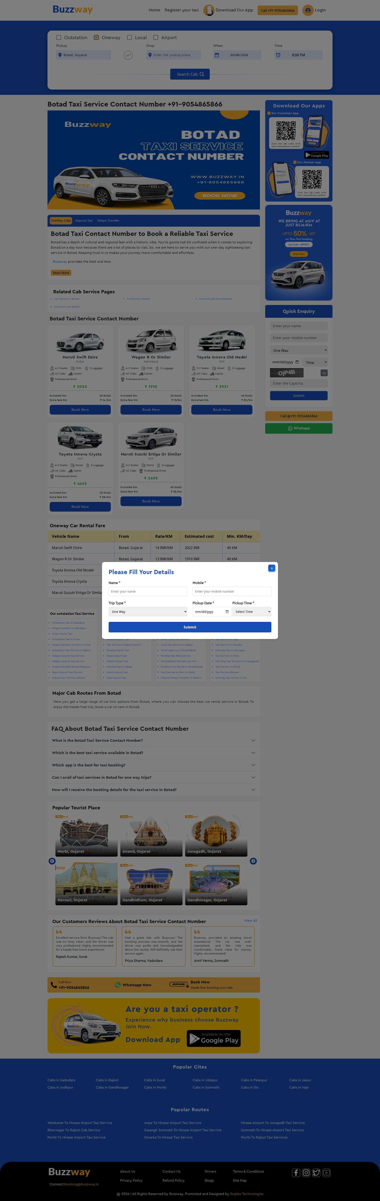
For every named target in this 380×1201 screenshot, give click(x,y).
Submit (190, 627)
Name (114, 583)
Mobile (199, 583)
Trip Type (117, 603)
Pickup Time (243, 603)
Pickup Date (203, 603)
